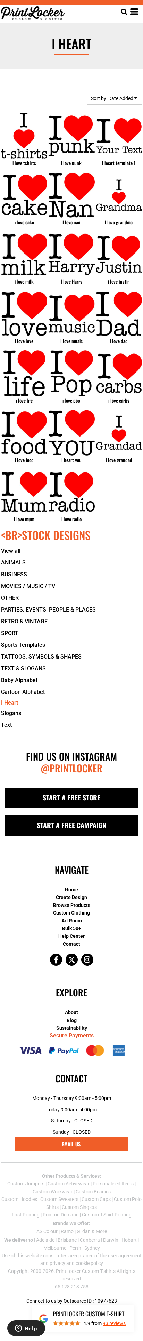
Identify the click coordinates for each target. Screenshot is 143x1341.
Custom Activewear (69, 1183)
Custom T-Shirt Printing (107, 1215)
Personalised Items (113, 1183)
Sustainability (71, 1028)
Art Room (71, 921)
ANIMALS (13, 562)
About (71, 1012)
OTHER (10, 598)
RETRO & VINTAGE (24, 621)
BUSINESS (14, 574)
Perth (75, 1248)
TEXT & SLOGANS (23, 668)
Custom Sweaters (59, 1199)
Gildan (84, 1231)
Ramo (67, 1231)
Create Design (71, 897)
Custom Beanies (93, 1191)
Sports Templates (23, 645)
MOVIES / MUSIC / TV (28, 586)
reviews (114, 1323)
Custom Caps (96, 1199)
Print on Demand (61, 1215)
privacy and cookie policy (76, 1263)
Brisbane (67, 1240)
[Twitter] (72, 960)
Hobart (129, 1240)
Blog (72, 1020)
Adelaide (45, 1240)
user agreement (125, 1255)
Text (6, 725)
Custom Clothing (71, 913)
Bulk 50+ (71, 928)
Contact (71, 944)
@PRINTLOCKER (71, 768)
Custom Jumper (24, 1183)
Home (71, 889)
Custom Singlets (79, 1207)
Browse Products (71, 905)
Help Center (71, 936)
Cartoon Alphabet (23, 692)
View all (10, 551)
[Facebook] (56, 960)
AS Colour (47, 1231)
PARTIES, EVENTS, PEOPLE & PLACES (48, 609)
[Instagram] (87, 960)
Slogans (11, 713)
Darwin (110, 1240)
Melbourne (54, 1248)
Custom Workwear (53, 1191)
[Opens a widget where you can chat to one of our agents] (26, 1329)
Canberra (90, 1240)
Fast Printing (26, 1215)
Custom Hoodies (19, 1199)
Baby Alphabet (19, 680)
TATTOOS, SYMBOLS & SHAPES (41, 656)
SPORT (9, 633)
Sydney (92, 1248)
